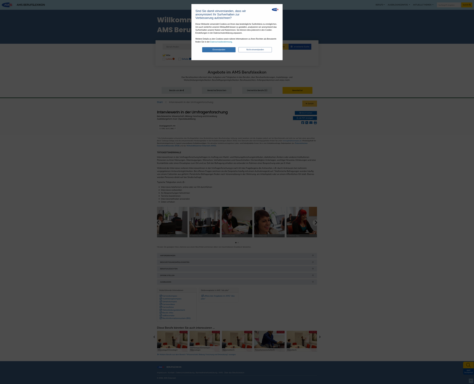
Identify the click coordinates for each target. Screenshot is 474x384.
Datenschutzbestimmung (221, 42)
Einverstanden (219, 50)
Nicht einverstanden (255, 50)
